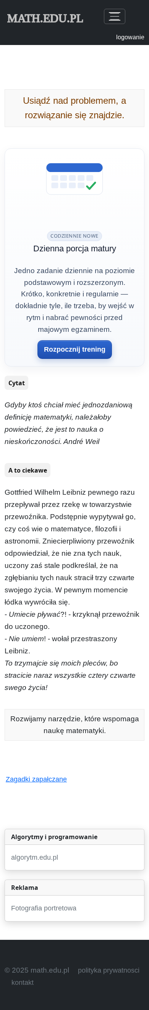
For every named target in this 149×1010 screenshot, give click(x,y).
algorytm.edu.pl (34, 857)
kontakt (22, 982)
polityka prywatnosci (108, 970)
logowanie (130, 37)
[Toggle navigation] (114, 16)
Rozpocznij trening (74, 349)
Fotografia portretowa (43, 908)
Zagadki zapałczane (36, 779)
